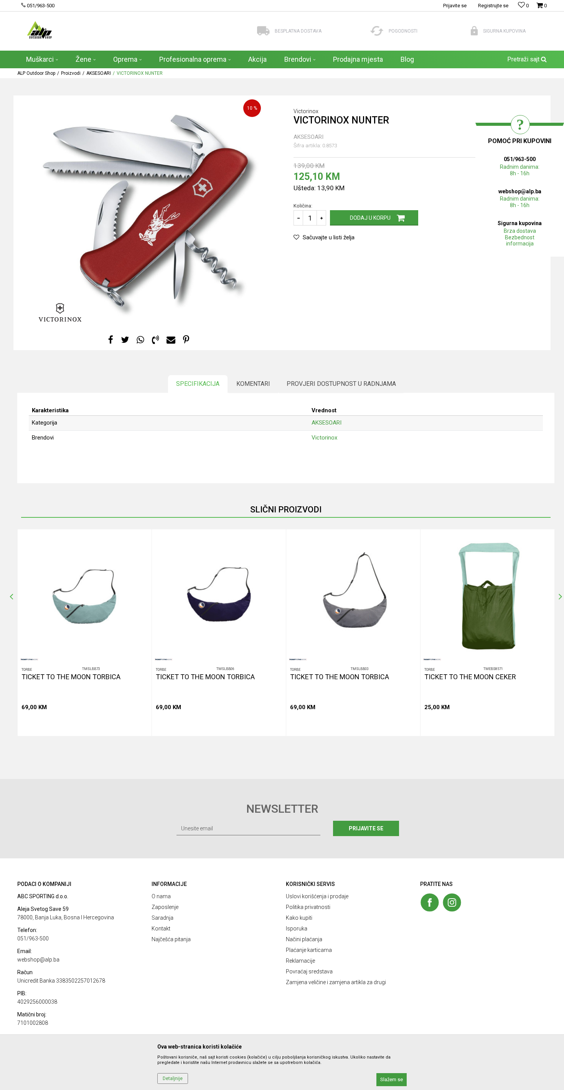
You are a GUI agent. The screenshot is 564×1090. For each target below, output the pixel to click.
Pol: (261, 536)
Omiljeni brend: (273, 563)
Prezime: (295, 509)
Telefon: (207, 563)
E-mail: (322, 536)
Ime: (202, 509)
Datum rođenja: (215, 536)
